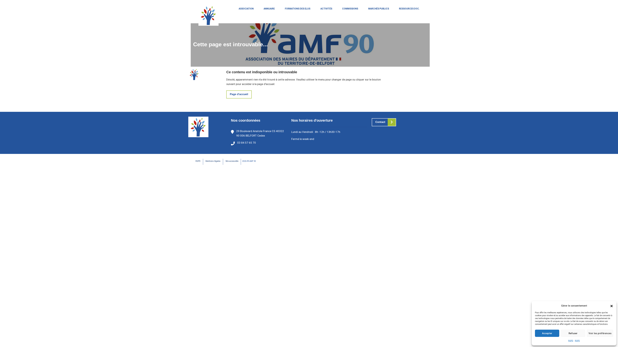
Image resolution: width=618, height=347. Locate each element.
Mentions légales (213, 161)
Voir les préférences (600, 333)
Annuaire (269, 8)
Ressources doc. (409, 8)
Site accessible (231, 161)
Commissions (350, 8)
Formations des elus (297, 8)
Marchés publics (378, 8)
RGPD (570, 341)
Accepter (547, 333)
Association (246, 8)
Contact (380, 122)
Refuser (573, 333)
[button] (611, 305)
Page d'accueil (239, 94)
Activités (326, 8)
